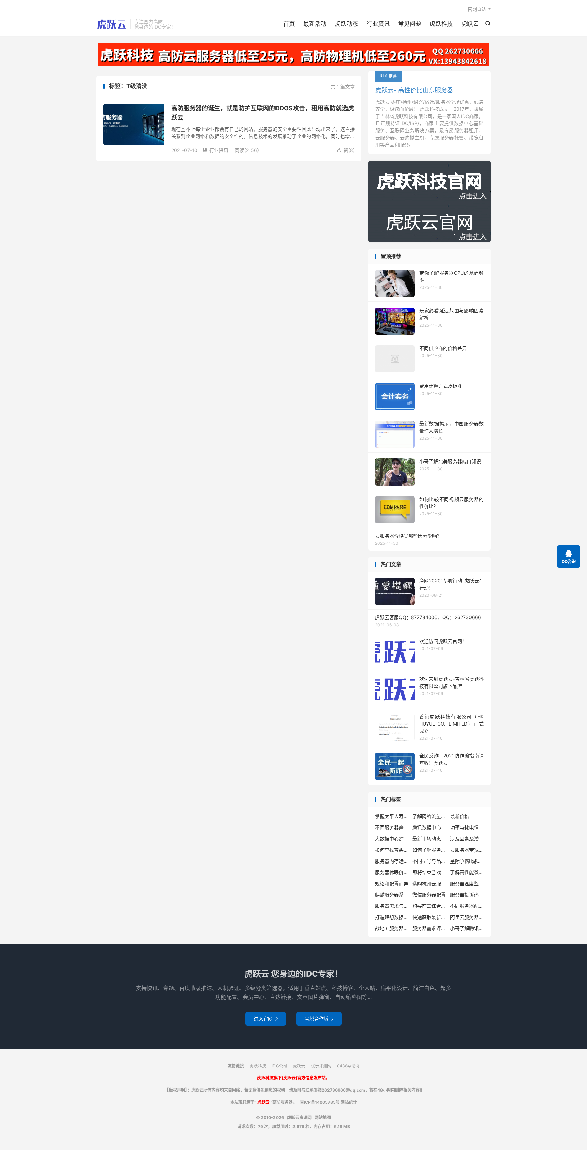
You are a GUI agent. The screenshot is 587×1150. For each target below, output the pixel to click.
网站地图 (323, 1117)
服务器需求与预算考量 (392, 906)
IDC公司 (279, 1065)
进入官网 (266, 1019)
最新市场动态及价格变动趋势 (429, 838)
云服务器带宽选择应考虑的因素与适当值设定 (467, 850)
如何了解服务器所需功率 (429, 850)
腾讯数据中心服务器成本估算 (429, 827)
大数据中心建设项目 (392, 838)
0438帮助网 (348, 1065)
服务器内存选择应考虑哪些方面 (392, 861)
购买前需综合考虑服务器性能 (429, 906)
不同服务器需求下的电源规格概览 (392, 827)
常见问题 (409, 23)
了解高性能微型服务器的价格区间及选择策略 (467, 872)
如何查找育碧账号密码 (392, 850)
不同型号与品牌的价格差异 (429, 861)
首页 (289, 23)
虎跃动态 (346, 23)
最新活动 (314, 23)
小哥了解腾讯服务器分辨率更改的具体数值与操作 (467, 928)
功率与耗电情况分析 (467, 827)
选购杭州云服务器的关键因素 (429, 883)
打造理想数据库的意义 (392, 917)
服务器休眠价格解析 (392, 872)
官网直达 (476, 9)
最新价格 (459, 816)
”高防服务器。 (278, 1102)
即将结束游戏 (426, 872)
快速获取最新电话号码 (429, 917)
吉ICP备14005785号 (320, 1102)
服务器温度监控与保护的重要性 (467, 883)
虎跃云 (470, 23)
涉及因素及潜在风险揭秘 (467, 838)
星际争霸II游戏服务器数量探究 (467, 861)
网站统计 (349, 1102)
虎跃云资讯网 (111, 24)
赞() (346, 150)
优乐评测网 (321, 1065)
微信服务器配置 (429, 895)
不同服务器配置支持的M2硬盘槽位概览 (467, 906)
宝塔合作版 (319, 1019)
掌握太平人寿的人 (392, 816)
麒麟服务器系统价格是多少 (392, 895)
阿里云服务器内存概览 (467, 917)
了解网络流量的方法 (429, 816)
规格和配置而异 (391, 883)
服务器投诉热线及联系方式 (467, 895)
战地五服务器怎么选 (392, 928)
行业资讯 (378, 23)
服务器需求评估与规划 (429, 928)
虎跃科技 (441, 23)
